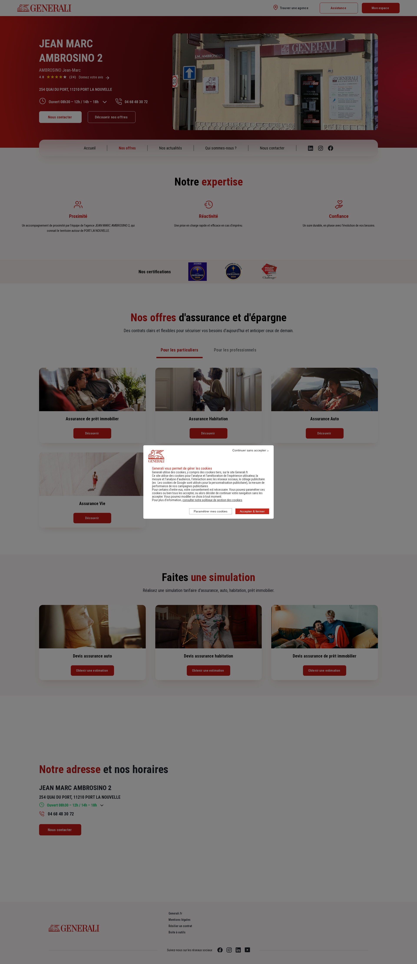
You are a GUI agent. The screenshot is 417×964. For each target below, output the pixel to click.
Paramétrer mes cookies (210, 511)
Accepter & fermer (252, 511)
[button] (212, 500)
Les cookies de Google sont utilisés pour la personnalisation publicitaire (202, 482)
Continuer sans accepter (249, 450)
